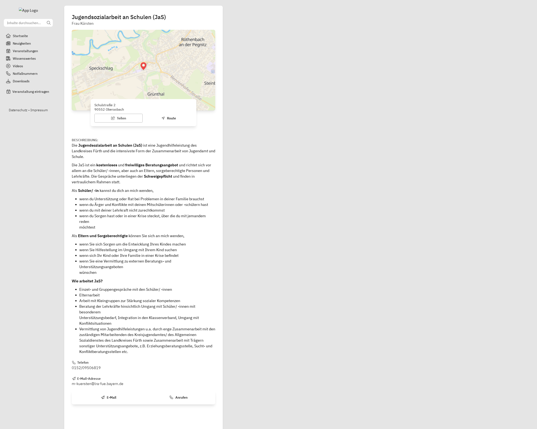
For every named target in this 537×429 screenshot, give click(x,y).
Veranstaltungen (25, 51)
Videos (18, 66)
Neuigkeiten (22, 43)
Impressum (39, 110)
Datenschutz (18, 110)
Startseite (20, 36)
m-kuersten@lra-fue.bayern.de (97, 383)
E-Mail (111, 397)
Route (171, 118)
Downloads (21, 81)
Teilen (121, 118)
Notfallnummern (25, 73)
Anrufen (181, 397)
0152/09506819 (86, 367)
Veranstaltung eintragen (30, 91)
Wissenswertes (24, 58)
